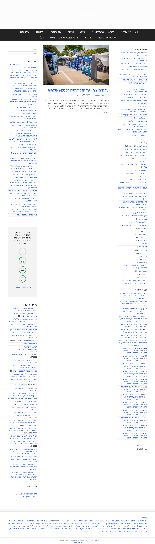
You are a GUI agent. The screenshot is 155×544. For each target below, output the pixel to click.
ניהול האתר (77, 542)
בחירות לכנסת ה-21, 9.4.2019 (137, 146)
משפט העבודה (142, 271)
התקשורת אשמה (141, 213)
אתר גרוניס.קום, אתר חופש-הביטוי (93, 523)
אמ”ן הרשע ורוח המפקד (139, 135)
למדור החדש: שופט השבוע (83, 521)
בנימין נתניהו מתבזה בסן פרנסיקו (26, 215)
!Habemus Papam (140, 118)
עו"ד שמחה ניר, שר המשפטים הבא (136, 155)
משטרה (144, 259)
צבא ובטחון (143, 263)
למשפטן (144, 244)
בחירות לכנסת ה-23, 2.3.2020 (137, 152)
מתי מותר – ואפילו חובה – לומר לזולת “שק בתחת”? (49, 529)
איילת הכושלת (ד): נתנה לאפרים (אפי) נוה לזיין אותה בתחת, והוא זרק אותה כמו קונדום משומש (23, 78)
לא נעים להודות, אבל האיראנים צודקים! (134, 95)
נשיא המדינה (143, 219)
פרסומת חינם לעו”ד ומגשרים (68, 38)
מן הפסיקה (143, 274)
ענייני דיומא (143, 256)
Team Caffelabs (141, 317)
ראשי (136, 32)
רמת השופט (143, 170)
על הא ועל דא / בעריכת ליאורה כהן (136, 280)
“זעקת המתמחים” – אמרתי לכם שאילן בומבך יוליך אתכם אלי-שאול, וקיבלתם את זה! (133, 295)
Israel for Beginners (136, 222)
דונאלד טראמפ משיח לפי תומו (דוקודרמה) (134, 115)
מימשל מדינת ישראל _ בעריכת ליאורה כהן (134, 196)
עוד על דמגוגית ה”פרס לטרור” (137, 83)
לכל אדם (144, 247)
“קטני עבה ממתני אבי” (30, 114)
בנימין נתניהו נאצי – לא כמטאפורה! (136, 98)
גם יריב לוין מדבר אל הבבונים (138, 106)
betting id (143, 293)
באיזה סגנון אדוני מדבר (140, 180)
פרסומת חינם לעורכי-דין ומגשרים (136, 193)
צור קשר (52, 38)
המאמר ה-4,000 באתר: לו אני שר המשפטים (126, 529)
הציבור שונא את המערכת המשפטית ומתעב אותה (35, 521)
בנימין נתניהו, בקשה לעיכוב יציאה (26, 107)
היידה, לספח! (143, 86)
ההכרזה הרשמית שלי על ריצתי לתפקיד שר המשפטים (88, 529)
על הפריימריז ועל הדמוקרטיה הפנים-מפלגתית (78, 90)
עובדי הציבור (143, 228)
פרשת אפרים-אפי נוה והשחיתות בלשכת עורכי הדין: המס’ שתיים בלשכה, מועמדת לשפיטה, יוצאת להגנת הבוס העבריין (22, 193)
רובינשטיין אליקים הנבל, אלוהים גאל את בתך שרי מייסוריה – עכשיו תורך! (120, 521)
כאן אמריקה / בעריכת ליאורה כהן (136, 225)
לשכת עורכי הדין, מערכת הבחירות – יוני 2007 (132, 188)
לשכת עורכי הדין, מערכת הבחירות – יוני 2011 (132, 183)
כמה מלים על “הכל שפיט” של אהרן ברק (24, 172)
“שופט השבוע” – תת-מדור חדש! (27, 131)
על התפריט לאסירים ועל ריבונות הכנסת (24, 407)
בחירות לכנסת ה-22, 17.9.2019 (136, 149)
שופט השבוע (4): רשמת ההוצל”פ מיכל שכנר (23, 122)
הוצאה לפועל (142, 235)
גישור (145, 231)
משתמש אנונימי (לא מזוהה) (138, 341)
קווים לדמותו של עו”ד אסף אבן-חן (26, 144)
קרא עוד (106, 112)
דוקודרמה (111, 32)
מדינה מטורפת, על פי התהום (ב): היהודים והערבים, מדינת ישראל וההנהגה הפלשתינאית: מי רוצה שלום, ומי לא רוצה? (24, 474)
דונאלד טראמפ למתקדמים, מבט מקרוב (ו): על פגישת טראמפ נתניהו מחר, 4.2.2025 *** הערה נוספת (22, 423)
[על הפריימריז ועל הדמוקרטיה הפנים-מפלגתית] (76, 65)
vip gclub (143, 309)
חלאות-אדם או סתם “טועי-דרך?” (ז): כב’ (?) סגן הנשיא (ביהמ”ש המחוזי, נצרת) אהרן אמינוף (133, 311)
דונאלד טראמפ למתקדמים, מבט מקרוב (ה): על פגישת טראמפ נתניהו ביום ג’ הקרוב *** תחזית (23, 430)
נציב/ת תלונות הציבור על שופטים (136, 173)
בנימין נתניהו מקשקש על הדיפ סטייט (135, 121)
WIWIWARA (143, 348)
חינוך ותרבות (143, 277)
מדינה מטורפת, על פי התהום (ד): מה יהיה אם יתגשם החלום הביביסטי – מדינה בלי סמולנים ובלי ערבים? (23, 451)
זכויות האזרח (143, 241)
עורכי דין (144, 176)
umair (144, 301)
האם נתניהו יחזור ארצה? (29, 110)
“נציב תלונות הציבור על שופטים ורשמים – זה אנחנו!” (95, 526)
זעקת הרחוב (143, 253)
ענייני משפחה (142, 238)
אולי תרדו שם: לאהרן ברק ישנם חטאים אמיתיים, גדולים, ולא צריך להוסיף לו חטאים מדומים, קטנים (133, 319)
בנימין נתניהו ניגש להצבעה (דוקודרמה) (134, 80)
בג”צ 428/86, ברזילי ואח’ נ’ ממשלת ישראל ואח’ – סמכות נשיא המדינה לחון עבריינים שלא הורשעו (23, 160)
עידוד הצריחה (142, 250)
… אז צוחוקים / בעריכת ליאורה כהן (136, 283)
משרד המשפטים (142, 158)
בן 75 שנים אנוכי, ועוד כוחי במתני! (62, 526)
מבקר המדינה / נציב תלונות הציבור (136, 216)
